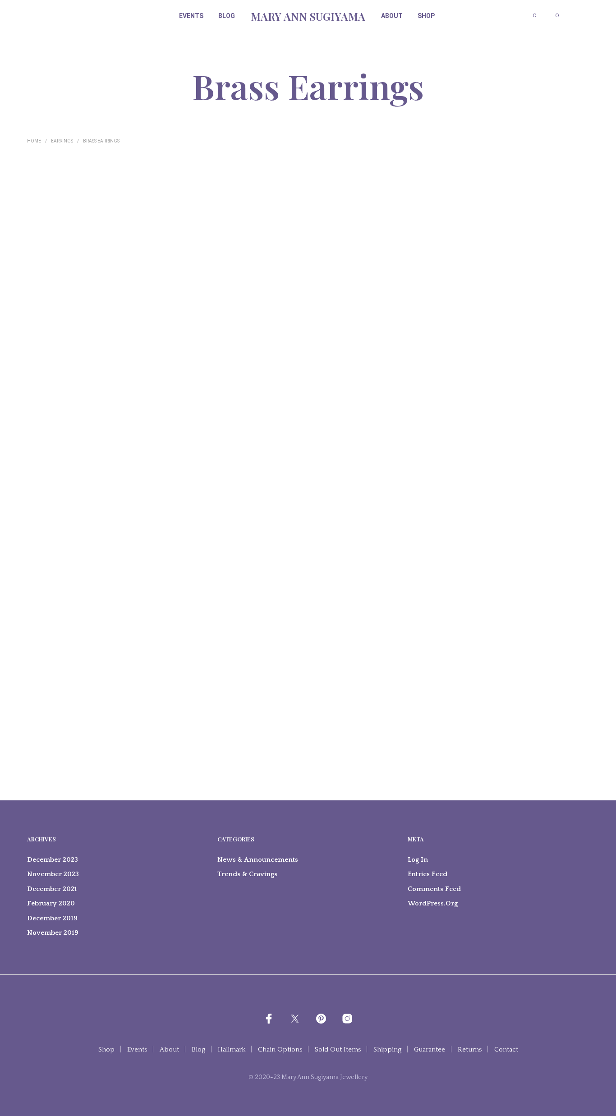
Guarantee (429, 1049)
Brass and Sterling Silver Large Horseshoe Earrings (354, 589)
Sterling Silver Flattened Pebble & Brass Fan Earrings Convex (67, 278)
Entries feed (427, 874)
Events (191, 15)
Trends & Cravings (247, 874)
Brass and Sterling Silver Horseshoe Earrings (251, 433)
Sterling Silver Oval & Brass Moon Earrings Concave (445, 278)
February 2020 (51, 903)
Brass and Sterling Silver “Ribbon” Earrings (442, 589)
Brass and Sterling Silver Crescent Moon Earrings (155, 589)
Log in (418, 859)
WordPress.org (433, 903)
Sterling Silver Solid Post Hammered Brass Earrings (61, 753)
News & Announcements (257, 859)
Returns (470, 1049)
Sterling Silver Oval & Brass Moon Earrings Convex (158, 278)
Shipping (387, 1049)
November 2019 (52, 933)
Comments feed (434, 889)
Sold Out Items (338, 1049)
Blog (226, 15)
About (392, 15)
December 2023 (52, 859)
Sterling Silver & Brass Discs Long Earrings (64, 433)
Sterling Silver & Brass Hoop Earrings (255, 753)
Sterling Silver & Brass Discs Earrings (351, 433)
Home (34, 140)
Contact (506, 1049)
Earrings (62, 140)
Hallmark (231, 1049)
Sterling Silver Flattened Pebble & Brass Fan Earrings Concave (545, 278)
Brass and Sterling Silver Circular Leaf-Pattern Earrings (351, 278)
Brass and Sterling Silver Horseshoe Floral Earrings (157, 433)
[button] (529, 15)
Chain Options (280, 1049)
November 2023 (53, 874)
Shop (426, 15)
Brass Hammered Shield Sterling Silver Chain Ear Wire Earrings (542, 593)
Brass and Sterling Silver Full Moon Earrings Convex (255, 278)
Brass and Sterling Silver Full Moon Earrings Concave (542, 433)
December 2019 (52, 918)
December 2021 (52, 889)
